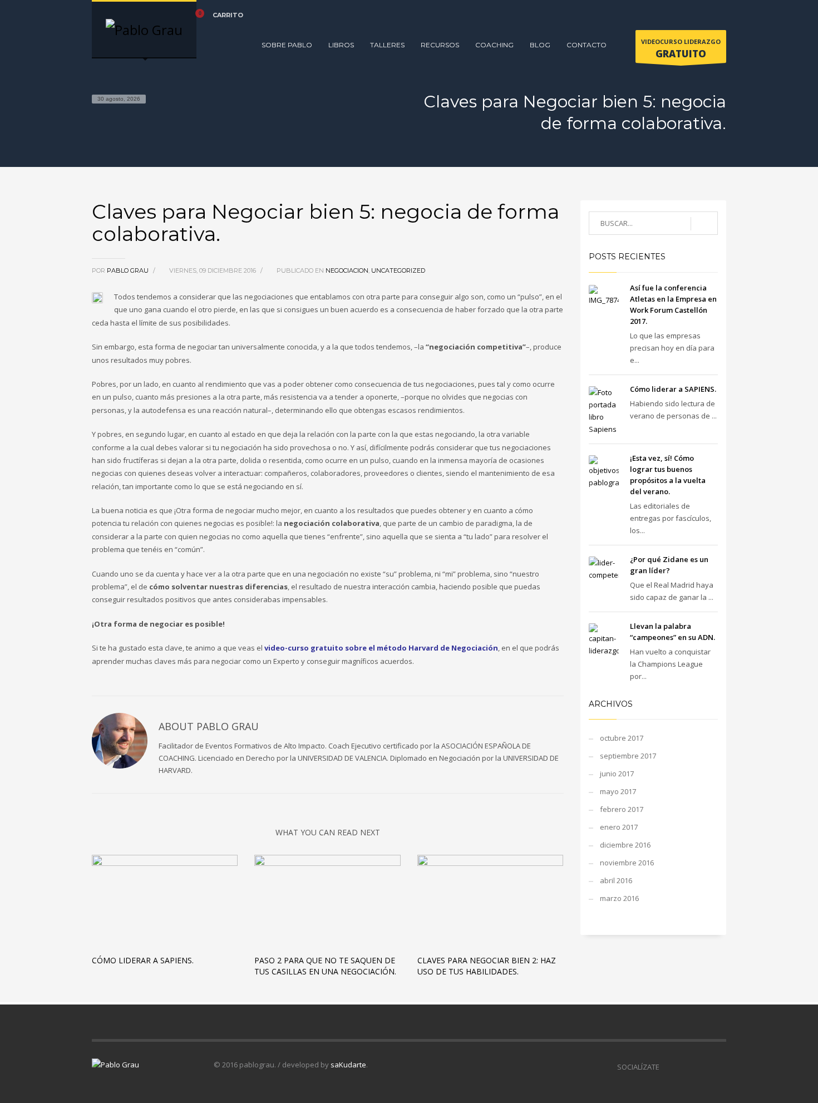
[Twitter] (684, 15)
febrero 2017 (621, 809)
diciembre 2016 (625, 845)
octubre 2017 (621, 738)
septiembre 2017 (628, 756)
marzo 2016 (619, 898)
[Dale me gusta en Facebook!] (667, 1066)
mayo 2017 (618, 791)
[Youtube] (717, 15)
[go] (704, 223)
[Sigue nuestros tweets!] (684, 1066)
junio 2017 (617, 774)
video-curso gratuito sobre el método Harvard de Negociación (381, 648)
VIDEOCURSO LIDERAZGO (681, 48)
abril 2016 (616, 880)
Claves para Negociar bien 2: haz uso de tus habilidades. (486, 966)
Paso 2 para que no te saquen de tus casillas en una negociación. (325, 966)
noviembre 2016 (627, 863)
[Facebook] (667, 15)
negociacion (347, 270)
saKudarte (348, 1065)
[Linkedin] (701, 15)
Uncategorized (398, 270)
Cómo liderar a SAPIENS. (143, 960)
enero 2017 (619, 827)
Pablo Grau (128, 270)
